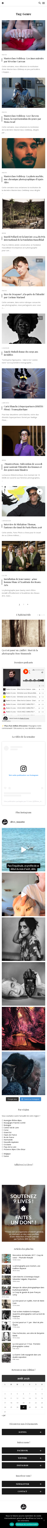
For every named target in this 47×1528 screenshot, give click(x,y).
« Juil (3, 1415)
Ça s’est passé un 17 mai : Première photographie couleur (26, 1345)
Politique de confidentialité (27, 1524)
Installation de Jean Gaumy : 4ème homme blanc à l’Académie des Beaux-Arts (22, 582)
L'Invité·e (5, 403)
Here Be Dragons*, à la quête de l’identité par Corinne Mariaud (24, 296)
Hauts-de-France (10, 1135)
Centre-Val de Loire (11, 1127)
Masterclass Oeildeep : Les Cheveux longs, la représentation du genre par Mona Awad (22, 118)
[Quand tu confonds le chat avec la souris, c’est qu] (23, 894)
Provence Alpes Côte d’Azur (14, 1149)
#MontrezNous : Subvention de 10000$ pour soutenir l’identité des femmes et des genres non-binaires (23, 466)
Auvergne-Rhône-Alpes (13, 1120)
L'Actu (4, 575)
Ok (12, 1524)
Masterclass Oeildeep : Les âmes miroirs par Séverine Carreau (24, 60)
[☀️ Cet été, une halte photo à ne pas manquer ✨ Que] (23, 939)
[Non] (44, 1520)
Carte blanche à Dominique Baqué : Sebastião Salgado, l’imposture (26, 1278)
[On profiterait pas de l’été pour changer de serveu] (23, 849)
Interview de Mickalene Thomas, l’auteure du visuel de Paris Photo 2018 (23, 526)
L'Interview (6, 521)
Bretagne (7, 1125)
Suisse (6, 1156)
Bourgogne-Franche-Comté (14, 1123)
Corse (6, 1130)
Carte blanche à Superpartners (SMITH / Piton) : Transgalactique (24, 408)
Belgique (7, 1154)
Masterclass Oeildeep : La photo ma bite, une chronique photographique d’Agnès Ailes (24, 179)
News (4, 233)
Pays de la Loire (10, 1147)
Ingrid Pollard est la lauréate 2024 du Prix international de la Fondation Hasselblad (24, 238)
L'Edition (5, 348)
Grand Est (7, 1132)
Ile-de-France (9, 1137)
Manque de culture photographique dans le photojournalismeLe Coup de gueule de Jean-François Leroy (28, 1291)
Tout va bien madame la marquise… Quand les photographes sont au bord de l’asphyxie (29, 1313)
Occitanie (7, 1144)
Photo (4, 55)
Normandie (8, 1140)
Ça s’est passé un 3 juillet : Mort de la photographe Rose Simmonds (20, 652)
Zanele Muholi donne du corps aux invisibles (21, 353)
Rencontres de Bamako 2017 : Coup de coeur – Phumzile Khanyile (28, 1256)
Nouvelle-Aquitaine (11, 1142)
